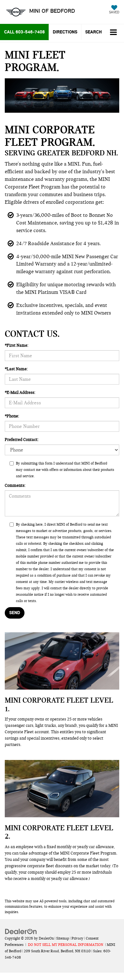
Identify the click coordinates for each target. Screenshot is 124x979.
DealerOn (46, 938)
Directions (65, 32)
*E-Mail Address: (20, 392)
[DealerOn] (21, 931)
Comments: (15, 485)
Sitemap (62, 938)
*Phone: (12, 416)
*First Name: (16, 345)
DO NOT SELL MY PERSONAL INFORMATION (65, 944)
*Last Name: (16, 369)
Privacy (77, 938)
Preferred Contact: (21, 439)
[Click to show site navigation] (113, 33)
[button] (24, 32)
